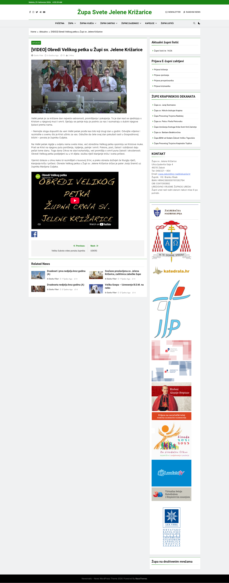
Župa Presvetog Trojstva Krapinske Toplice (173, 143)
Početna (59, 23)
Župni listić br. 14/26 (163, 51)
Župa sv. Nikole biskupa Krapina (168, 110)
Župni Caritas (107, 23)
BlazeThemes (141, 578)
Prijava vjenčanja (161, 75)
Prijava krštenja (161, 69)
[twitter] (37, 12)
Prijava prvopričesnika (164, 80)
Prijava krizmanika (162, 86)
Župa (70, 23)
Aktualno (36, 43)
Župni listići (167, 23)
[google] (40, 12)
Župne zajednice (130, 23)
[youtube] (44, 12)
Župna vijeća (87, 23)
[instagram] (33, 12)
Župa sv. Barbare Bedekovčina (167, 132)
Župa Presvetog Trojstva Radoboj (168, 116)
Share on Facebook (34, 234)
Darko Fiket (38, 55)
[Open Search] (194, 23)
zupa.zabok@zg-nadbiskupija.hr (174, 174)
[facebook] (30, 12)
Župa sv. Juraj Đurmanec (165, 105)
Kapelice (149, 23)
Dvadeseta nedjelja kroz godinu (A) (65, 284)
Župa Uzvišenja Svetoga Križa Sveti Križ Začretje (175, 127)
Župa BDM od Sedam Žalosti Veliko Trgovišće (174, 138)
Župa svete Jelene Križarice (114, 12)
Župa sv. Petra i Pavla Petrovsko (168, 121)
